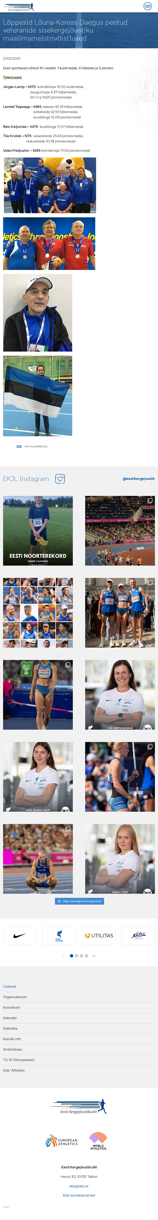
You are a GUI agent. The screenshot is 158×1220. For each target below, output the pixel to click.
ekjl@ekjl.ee (79, 1186)
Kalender (10, 1018)
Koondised (11, 1007)
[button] (71, 955)
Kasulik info (12, 1039)
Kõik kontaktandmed (79, 1195)
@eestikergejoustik (139, 479)
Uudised (9, 987)
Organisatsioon (15, 997)
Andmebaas (12, 1049)
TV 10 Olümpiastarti (18, 1060)
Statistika (10, 1028)
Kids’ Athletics (14, 1070)
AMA (6, 1207)
